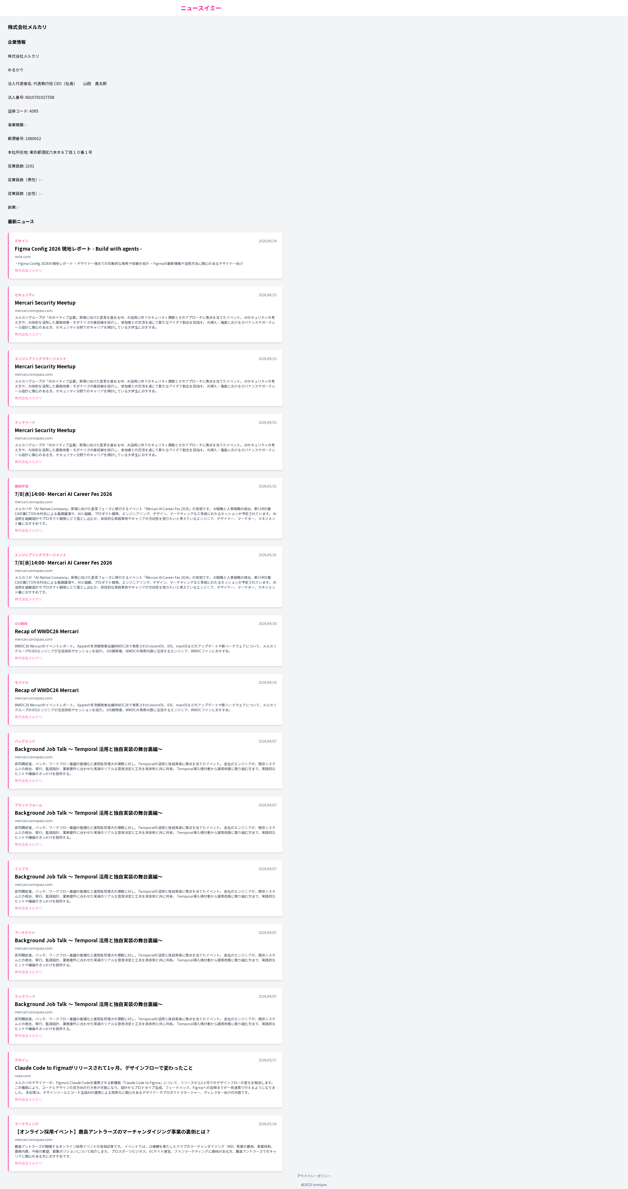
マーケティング (27, 1123)
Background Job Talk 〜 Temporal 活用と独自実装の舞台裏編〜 (89, 748)
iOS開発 (21, 623)
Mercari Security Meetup (45, 302)
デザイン (21, 240)
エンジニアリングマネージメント (40, 358)
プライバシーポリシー (314, 1175)
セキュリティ (25, 294)
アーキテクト (25, 932)
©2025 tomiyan (314, 1184)
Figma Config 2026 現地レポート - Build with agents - (78, 248)
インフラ (21, 868)
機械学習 (21, 486)
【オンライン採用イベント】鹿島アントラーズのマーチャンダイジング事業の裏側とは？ (112, 1131)
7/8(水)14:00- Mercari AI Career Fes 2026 (63, 493)
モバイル (21, 682)
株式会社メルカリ (28, 270)
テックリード (25, 422)
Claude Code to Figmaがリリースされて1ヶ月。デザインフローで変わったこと (104, 1067)
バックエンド (25, 741)
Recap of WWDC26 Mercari (47, 631)
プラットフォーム (28, 804)
